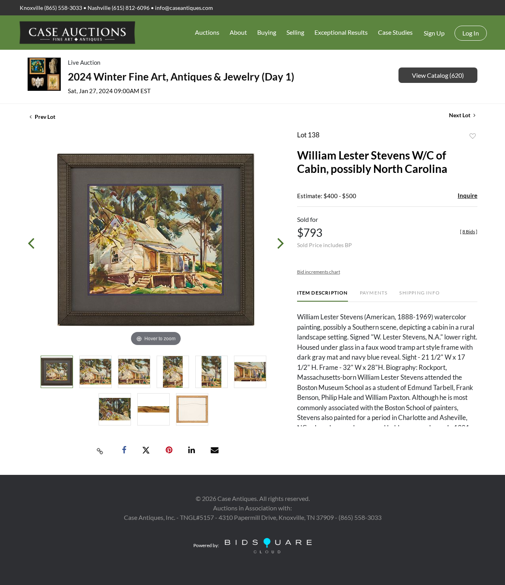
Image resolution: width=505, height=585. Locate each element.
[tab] (322, 296)
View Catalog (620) (438, 75)
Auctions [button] (207, 32)
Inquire (467, 195)
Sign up (434, 33)
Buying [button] (266, 32)
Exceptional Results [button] (341, 32)
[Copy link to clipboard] (100, 450)
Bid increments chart (318, 272)
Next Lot (460, 115)
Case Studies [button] (395, 32)
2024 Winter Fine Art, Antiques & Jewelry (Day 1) (181, 76)
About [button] (238, 32)
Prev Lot (44, 116)
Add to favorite (472, 136)
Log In (470, 33)
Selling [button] (295, 32)
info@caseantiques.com (184, 7)
